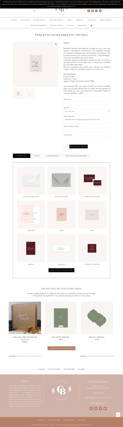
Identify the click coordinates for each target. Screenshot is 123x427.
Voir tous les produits (61, 348)
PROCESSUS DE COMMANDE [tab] (76, 156)
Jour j (69, 20)
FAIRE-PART (31, 230)
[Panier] (91, 25)
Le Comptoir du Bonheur (61, 9)
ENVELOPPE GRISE (61, 196)
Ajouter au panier (79, 146)
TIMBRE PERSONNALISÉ (92, 196)
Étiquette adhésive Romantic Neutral (100, 356)
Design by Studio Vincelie (85, 425)
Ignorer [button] (73, 6)
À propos (70, 25)
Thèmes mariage (105, 20)
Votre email (67, 99)
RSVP (92, 230)
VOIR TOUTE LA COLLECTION (61, 270)
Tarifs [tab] (36, 156)
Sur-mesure (82, 25)
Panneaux (80, 20)
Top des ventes (39, 20)
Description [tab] (22, 156)
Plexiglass (92, 20)
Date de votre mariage (71, 126)
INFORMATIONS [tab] (52, 156)
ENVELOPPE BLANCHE (30, 196)
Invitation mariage (56, 20)
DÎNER (61, 230)
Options (66, 108)
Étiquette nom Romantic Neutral (29, 356)
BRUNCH (31, 264)
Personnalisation (69, 116)
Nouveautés (25, 20)
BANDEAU (61, 264)
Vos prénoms (68, 135)
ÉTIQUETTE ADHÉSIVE (92, 264)
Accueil (14, 20)
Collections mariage (39, 25)
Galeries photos (56, 25)
